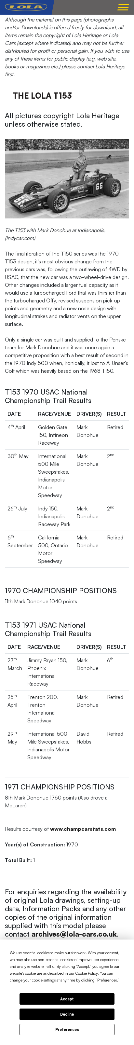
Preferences (67, 1029)
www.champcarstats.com (83, 829)
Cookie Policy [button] (86, 973)
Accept (67, 999)
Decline (67, 1014)
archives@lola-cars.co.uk (74, 933)
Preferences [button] (107, 980)
